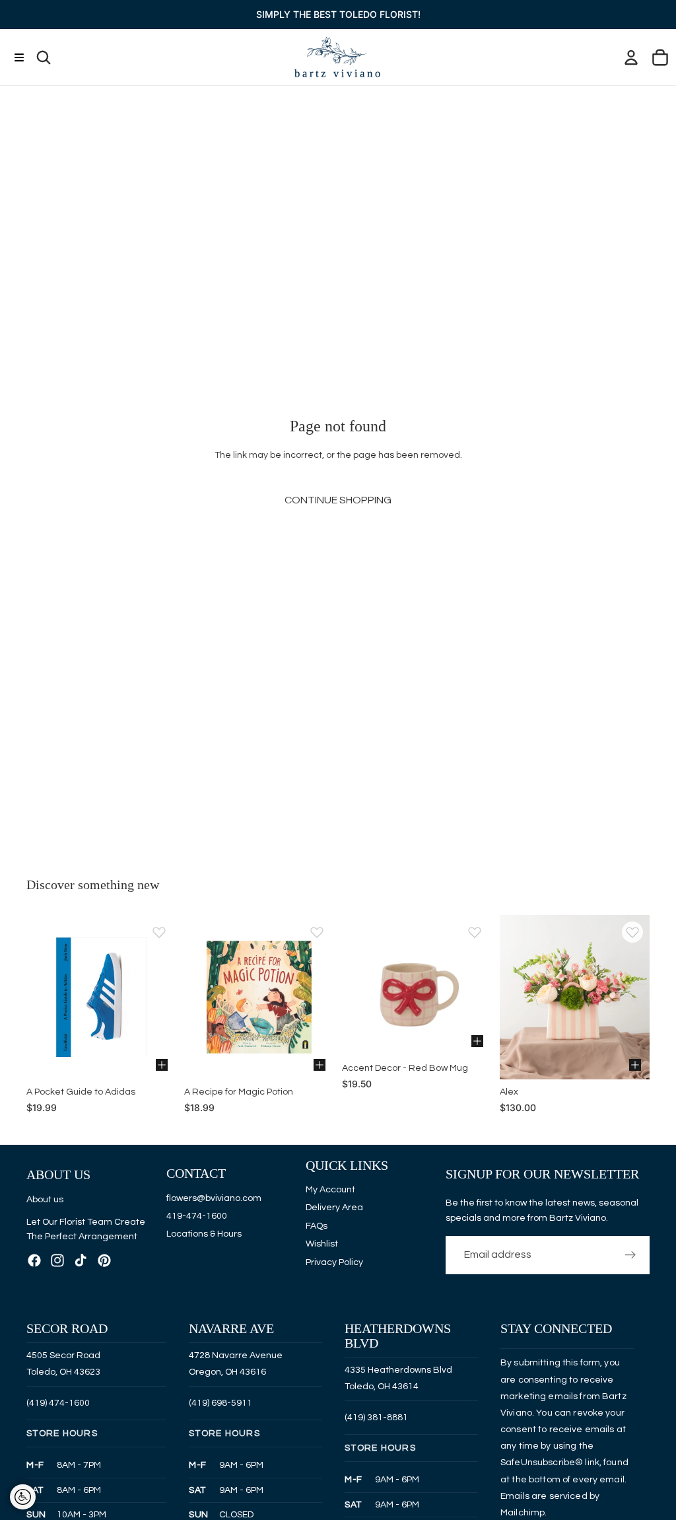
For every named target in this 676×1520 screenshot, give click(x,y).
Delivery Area (334, 1208)
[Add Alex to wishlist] (632, 932)
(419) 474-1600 (58, 1403)
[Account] (631, 57)
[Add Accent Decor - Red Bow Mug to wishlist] (474, 932)
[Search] (43, 57)
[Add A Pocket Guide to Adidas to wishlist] (159, 932)
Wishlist (322, 1244)
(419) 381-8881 (376, 1417)
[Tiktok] (80, 1260)
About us (44, 1199)
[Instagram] (57, 1260)
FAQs (316, 1226)
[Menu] (19, 57)
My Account (330, 1189)
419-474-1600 (196, 1216)
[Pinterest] (104, 1260)
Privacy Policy (334, 1262)
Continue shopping (338, 500)
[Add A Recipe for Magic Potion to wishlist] (316, 932)
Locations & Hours (204, 1234)
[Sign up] (630, 1256)
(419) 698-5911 (220, 1403)
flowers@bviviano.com (213, 1198)
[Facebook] (34, 1260)
